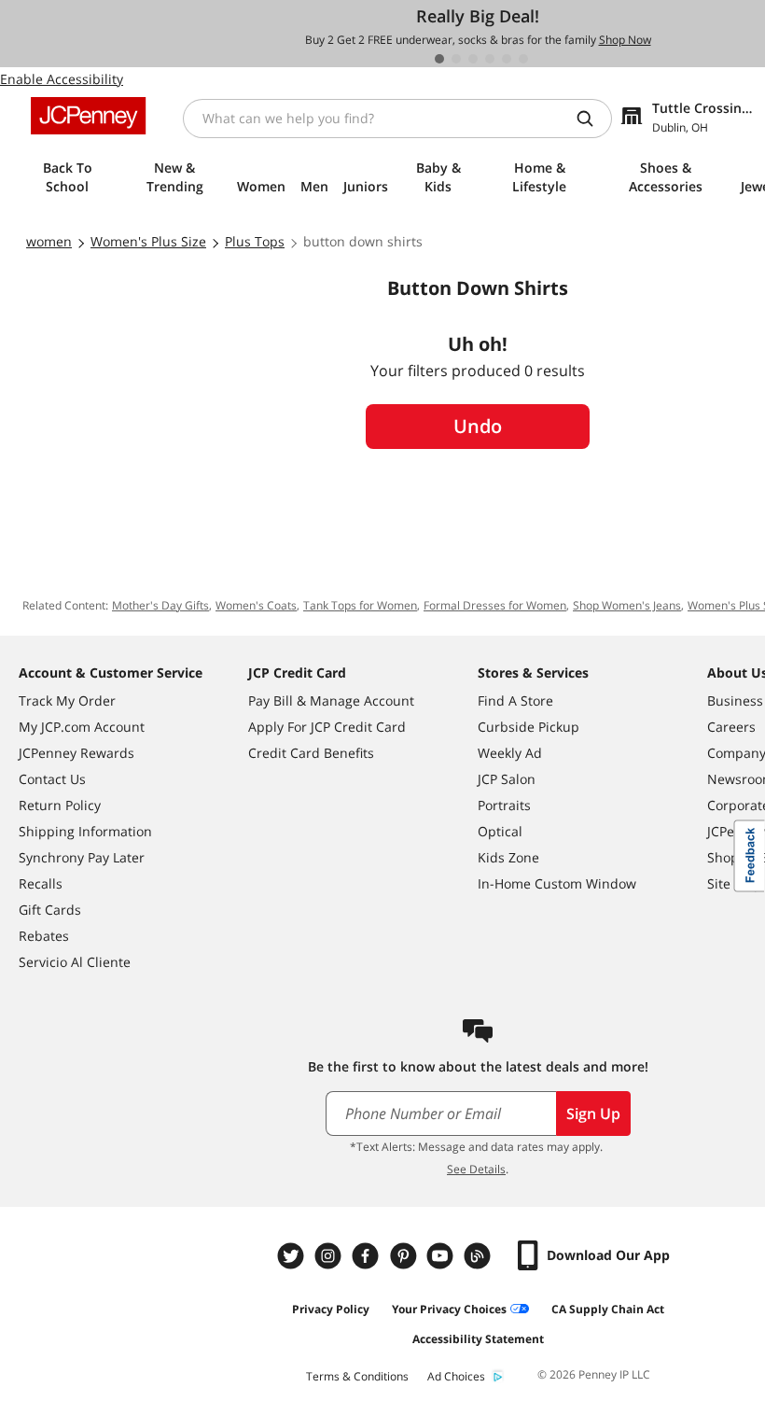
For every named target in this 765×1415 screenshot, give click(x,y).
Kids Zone (508, 857)
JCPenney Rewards (76, 753)
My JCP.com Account (82, 727)
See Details (476, 1169)
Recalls (41, 883)
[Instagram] (330, 1256)
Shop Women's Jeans (627, 605)
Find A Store (515, 700)
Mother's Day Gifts (160, 605)
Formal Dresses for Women (495, 605)
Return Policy (60, 805)
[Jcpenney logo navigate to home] (88, 115)
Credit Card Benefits (311, 753)
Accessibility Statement (478, 1339)
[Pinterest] (405, 1256)
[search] (592, 118)
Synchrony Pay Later (82, 857)
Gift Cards (50, 909)
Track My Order (67, 700)
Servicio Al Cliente (75, 962)
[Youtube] (442, 1256)
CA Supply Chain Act (607, 1309)
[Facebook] (367, 1256)
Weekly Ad (510, 753)
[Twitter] (293, 1256)
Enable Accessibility (61, 79)
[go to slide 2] (456, 58)
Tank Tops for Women (360, 605)
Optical (500, 831)
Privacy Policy (330, 1309)
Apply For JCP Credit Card (327, 727)
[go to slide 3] (473, 58)
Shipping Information (85, 831)
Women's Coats (256, 605)
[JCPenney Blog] (479, 1256)
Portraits (504, 805)
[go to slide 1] (439, 58)
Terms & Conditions (357, 1376)
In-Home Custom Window (557, 883)
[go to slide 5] (506, 58)
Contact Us (52, 779)
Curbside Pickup (528, 727)
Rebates (44, 936)
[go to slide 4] (489, 58)
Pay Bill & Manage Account (331, 700)
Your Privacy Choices (449, 1309)
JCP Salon (507, 779)
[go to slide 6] (523, 58)
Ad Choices (456, 1376)
